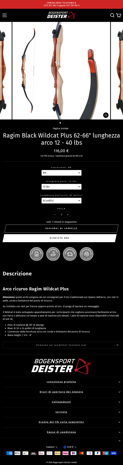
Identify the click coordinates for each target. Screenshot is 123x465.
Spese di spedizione (61, 432)
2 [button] (63, 123)
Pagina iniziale (60, 128)
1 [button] (60, 123)
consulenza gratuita (61, 381)
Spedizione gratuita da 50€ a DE (69, 156)
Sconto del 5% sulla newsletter (61, 422)
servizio (61, 412)
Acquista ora (59, 238)
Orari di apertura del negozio (61, 392)
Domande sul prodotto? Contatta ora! (61, 345)
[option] (61, 4)
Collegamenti (61, 402)
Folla (61, 209)
